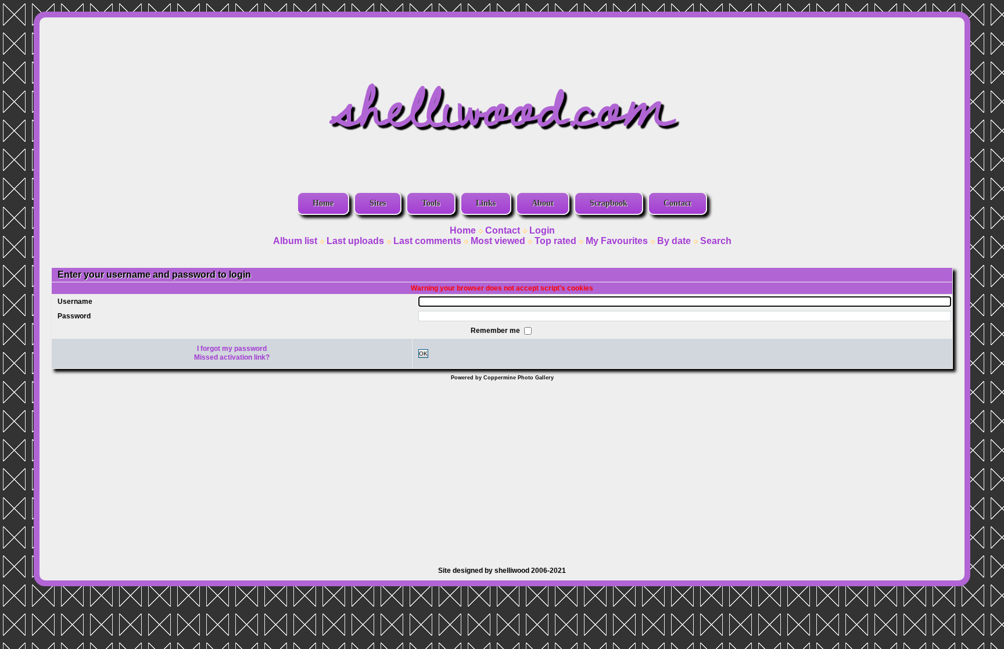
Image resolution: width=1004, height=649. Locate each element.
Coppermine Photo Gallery (518, 378)
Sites (378, 203)
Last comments (427, 241)
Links (486, 203)
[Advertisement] (502, 467)
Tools (431, 203)
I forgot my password (232, 349)
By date (674, 241)
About (543, 203)
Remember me (496, 330)
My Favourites (617, 241)
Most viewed (498, 241)
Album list (295, 241)
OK (423, 353)
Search (716, 241)
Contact (677, 203)
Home (323, 203)
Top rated (555, 241)
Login (542, 230)
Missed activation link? (232, 357)
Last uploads (355, 241)
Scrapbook (609, 203)
